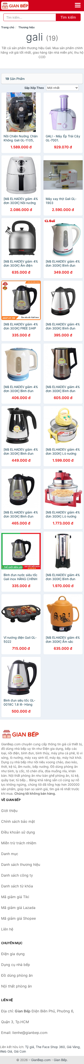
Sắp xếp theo (34, 88)
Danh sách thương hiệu (20, 864)
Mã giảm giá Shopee (18, 918)
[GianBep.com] (20, 5)
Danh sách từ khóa (17, 886)
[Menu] (78, 5)
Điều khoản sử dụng (18, 832)
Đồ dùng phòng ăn (17, 975)
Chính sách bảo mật (18, 821)
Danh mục (9, 853)
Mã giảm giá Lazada (18, 907)
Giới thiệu (9, 810)
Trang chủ (7, 27)
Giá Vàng (73, 1047)
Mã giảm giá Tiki (15, 897)
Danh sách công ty (17, 875)
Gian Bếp (60, 1060)
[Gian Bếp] (23, 734)
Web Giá (6, 1051)
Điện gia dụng (13, 954)
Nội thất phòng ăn (16, 986)
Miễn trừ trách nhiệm (18, 843)
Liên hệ (7, 929)
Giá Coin (20, 1051)
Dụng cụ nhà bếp (15, 964)
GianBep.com (41, 1060)
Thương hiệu (26, 27)
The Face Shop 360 (50, 1047)
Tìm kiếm (68, 17)
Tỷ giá (29, 1047)
